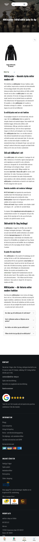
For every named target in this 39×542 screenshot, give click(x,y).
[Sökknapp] (24, 4)
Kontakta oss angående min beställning (14, 384)
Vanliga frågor (7, 463)
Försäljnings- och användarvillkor (13, 436)
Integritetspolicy (7, 429)
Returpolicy (6, 474)
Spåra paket (6, 467)
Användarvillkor (7, 470)
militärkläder (7, 273)
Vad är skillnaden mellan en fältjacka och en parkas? (17, 320)
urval (28, 273)
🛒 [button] (14, 72)
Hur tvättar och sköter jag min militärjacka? (17, 327)
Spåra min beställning (9, 380)
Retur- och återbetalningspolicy (12, 432)
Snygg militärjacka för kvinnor (10, 65)
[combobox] (17, 4)
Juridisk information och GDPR (12, 439)
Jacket (12, 192)
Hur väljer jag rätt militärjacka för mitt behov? (17, 313)
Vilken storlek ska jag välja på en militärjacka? (18, 333)
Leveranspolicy (7, 425)
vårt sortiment (19, 157)
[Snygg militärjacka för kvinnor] (11, 52)
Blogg (4, 422)
